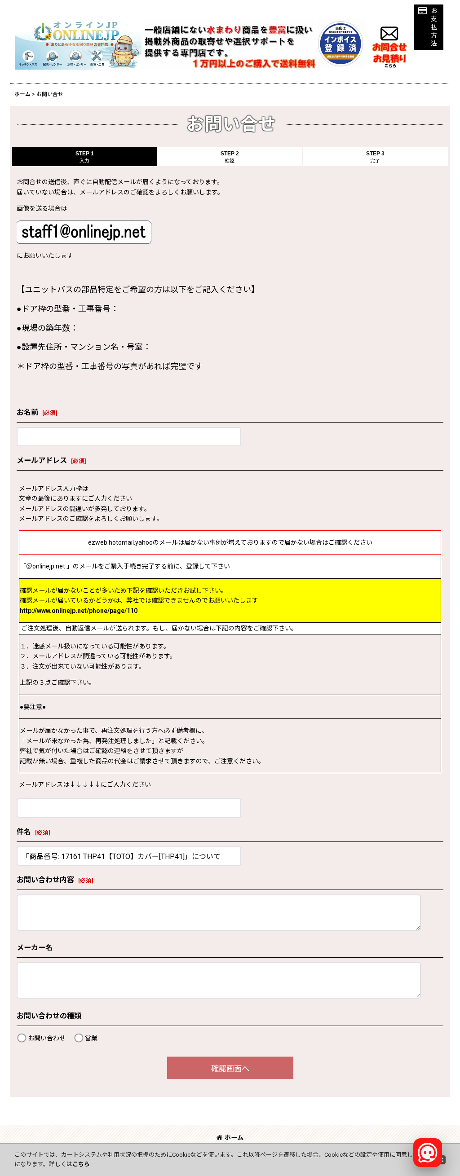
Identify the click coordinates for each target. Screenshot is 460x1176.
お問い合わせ (47, 1038)
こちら (81, 1164)
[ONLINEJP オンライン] (78, 43)
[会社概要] (341, 24)
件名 (24, 832)
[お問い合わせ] (389, 43)
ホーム (234, 1137)
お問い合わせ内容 (45, 880)
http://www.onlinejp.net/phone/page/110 (78, 610)
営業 (91, 1038)
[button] (428, 27)
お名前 (27, 412)
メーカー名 (35, 947)
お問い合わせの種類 (49, 1016)
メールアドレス (42, 460)
